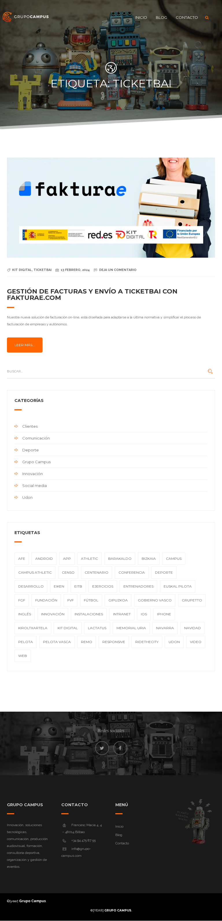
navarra (165, 628)
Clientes (30, 426)
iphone (164, 614)
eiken (59, 586)
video (195, 642)
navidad (192, 628)
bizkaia (149, 558)
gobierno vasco (155, 600)
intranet (122, 614)
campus (174, 558)
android (44, 558)
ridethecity (146, 642)
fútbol (91, 600)
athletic (89, 558)
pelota (25, 642)
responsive (113, 642)
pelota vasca (57, 642)
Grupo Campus (36, 461)
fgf (21, 600)
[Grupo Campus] (26, 17)
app (67, 558)
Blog (161, 17)
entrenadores (138, 586)
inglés (24, 614)
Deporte (30, 450)
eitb (78, 586)
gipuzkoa (118, 600)
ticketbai (42, 270)
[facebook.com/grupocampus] (120, 748)
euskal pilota (178, 586)
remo (86, 642)
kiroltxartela (32, 628)
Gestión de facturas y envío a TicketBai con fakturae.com (92, 294)
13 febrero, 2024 (75, 270)
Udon (27, 497)
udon (174, 642)
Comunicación (36, 438)
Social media (34, 485)
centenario (96, 572)
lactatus (97, 628)
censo (68, 572)
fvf (70, 600)
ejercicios (102, 586)
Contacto (187, 17)
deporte (164, 572)
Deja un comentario (117, 270)
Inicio (141, 17)
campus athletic (35, 572)
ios (144, 614)
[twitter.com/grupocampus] (102, 748)
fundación (46, 600)
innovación (52, 614)
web (22, 656)
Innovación (32, 473)
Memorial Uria (131, 628)
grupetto (192, 600)
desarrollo (31, 586)
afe (21, 558)
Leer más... (24, 345)
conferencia (132, 572)
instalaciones (89, 614)
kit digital (22, 270)
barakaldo (120, 558)
